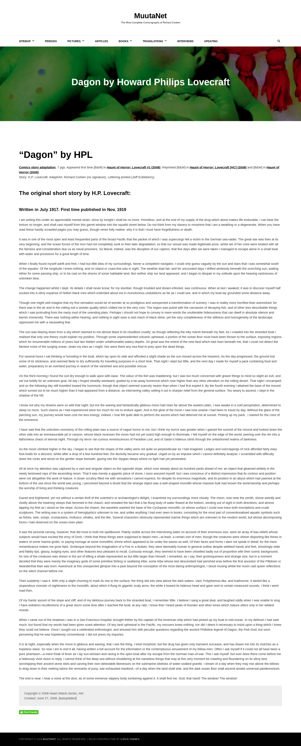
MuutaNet (150, 16)
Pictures (74, 41)
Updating (211, 41)
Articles (101, 41)
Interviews (185, 41)
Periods (51, 41)
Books (123, 41)
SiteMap (25, 41)
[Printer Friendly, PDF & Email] (28, 712)
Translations (153, 41)
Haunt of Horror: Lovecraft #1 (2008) (133, 167)
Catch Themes (130, 739)
